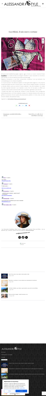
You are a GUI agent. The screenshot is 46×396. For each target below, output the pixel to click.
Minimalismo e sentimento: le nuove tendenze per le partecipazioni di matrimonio (23, 280)
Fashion (3, 38)
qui (29, 77)
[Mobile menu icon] (43, 4)
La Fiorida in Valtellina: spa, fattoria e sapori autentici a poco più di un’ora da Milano (23, 288)
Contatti (3, 357)
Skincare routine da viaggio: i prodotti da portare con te (18, 294)
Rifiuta (9, 391)
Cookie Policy (22, 388)
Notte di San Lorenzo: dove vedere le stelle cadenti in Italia (19, 274)
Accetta (21, 391)
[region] (15, 387)
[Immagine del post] (4, 276)
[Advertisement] (23, 16)
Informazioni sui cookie (6, 354)
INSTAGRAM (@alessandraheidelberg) (17, 99)
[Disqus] (23, 158)
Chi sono (3, 352)
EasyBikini (4, 75)
